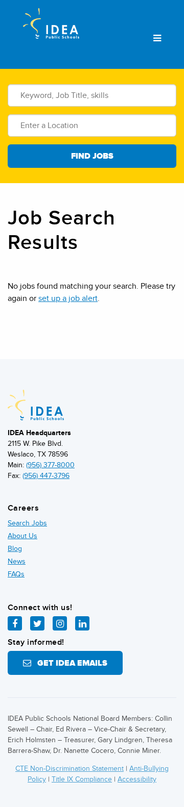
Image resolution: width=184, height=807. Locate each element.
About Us (22, 536)
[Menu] (157, 39)
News (17, 561)
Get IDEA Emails (69, 663)
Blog (15, 548)
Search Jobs (27, 523)
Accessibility (137, 779)
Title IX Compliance (82, 779)
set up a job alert (68, 298)
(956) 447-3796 (46, 475)
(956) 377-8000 (50, 465)
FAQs (16, 574)
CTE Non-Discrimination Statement (69, 768)
